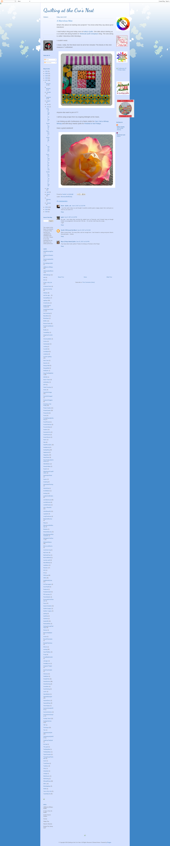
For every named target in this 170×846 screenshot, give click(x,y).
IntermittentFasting (48, 484)
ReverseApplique (47, 632)
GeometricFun (47, 432)
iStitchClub (46, 488)
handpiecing (46, 447)
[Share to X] (81, 194)
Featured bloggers (48, 400)
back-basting (46, 313)
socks (44, 691)
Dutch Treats (46, 379)
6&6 (44, 277)
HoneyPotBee (46, 466)
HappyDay (46, 455)
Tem (44, 730)
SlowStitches (46, 681)
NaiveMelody (46, 562)
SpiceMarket (46, 694)
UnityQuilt (45, 771)
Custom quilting (47, 356)
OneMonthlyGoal (47, 580)
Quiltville (45, 618)
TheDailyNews (47, 752)
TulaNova (45, 766)
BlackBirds (46, 316)
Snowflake (46, 686)
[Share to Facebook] (83, 194)
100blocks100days (48, 267)
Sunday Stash (47, 718)
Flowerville (46, 413)
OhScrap (45, 575)
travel (44, 761)
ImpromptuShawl (47, 475)
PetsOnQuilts (46, 597)
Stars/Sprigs (46, 705)
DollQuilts (45, 370)
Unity (44, 768)
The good (45, 747)
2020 (46, 73)
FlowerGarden (46, 410)
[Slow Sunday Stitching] (122, 46)
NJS (44, 570)
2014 (46, 211)
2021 (46, 71)
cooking (45, 346)
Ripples (119, 136)
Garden (45, 429)
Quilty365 (45, 621)
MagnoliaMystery (47, 519)
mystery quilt (46, 560)
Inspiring (45, 482)
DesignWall (46, 368)
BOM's (45, 321)
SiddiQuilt (45, 676)
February (48, 199)
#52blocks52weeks (48, 255)
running (45, 649)
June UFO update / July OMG (47, 115)
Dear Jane (46, 360)
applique (45, 300)
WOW (44, 788)
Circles (45, 341)
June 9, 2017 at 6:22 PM (70, 217)
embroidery (46, 382)
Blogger (109, 842)
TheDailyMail (46, 749)
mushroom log (47, 550)
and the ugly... (47, 295)
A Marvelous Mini (47, 149)
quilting (45, 613)
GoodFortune (46, 434)
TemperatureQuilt (47, 732)
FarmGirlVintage (47, 392)
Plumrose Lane (121, 135)
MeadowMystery (47, 531)
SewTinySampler (47, 670)
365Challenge (46, 275)
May (48, 188)
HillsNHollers (46, 464)
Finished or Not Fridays (92, 123)
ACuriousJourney (47, 289)
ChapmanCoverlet (48, 335)
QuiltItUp (45, 616)
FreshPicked (46, 422)
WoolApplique (46, 786)
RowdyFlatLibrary (47, 643)
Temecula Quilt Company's (89, 34)
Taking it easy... (47, 133)
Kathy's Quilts (88, 31)
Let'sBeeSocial (47, 499)
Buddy (45, 330)
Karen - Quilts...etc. (66, 205)
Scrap (44, 654)
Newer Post (61, 277)
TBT (44, 725)
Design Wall (46, 365)
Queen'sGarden (47, 606)
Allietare (45, 293)
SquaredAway (46, 703)
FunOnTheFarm (47, 424)
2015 (46, 209)
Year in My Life (47, 791)
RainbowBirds (46, 623)
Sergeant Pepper (47, 666)
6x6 (44, 280)
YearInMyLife (46, 793)
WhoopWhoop (46, 781)
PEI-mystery (46, 594)
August (48, 101)
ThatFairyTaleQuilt (48, 740)
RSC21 (45, 647)
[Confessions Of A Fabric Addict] (121, 70)
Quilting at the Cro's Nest (68, 10)
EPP (44, 384)
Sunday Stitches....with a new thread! (47, 178)
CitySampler (46, 344)
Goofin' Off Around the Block (69, 230)
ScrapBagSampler (48, 657)
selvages (45, 661)
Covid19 (45, 349)
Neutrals (45, 567)
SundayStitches (47, 721)
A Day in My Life (47, 282)
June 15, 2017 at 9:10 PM (82, 241)
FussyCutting (46, 427)
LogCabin (45, 513)
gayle (62, 217)
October (49, 92)
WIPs (44, 783)
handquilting (46, 450)
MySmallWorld (47, 557)
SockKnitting (46, 689)
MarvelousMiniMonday (66, 196)
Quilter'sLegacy (47, 608)
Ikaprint (45, 469)
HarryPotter (46, 457)
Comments (48, 62)
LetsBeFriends (47, 505)
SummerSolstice (47, 712)
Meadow (45, 529)
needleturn (46, 565)
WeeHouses (46, 776)
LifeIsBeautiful (47, 511)
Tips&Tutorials (47, 754)
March (48, 194)
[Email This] (78, 194)
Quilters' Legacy (47, 611)
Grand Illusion (46, 437)
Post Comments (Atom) (89, 282)
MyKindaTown (47, 555)
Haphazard (46, 452)
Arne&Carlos (46, 303)
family (44, 389)
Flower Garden (47, 408)
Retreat (45, 630)
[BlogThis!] (79, 194)
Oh (44, 572)
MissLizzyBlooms (48, 546)
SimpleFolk (46, 679)
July (48, 104)
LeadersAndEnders (48, 496)
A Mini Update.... (47, 140)
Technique (46, 727)
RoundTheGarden (47, 639)
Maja (44, 523)
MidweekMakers (47, 542)
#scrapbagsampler (48, 263)
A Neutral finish (47, 286)
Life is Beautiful (47, 507)
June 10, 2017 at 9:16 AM (83, 230)
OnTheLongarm (47, 584)
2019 (46, 75)
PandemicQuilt (47, 592)
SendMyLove (46, 663)
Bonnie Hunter (47, 323)
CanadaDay (46, 332)
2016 (46, 207)
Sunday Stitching (47, 126)
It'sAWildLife (46, 490)
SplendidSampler (47, 696)
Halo (44, 442)
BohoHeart (46, 318)
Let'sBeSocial (46, 502)
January (49, 203)
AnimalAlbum (46, 298)
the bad (45, 744)
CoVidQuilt (46, 351)
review (45, 636)
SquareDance (46, 700)
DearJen (45, 363)
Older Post (109, 277)
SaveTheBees (47, 652)
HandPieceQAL (47, 444)
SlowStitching (46, 684)
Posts (47, 59)
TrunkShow (46, 763)
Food (44, 415)
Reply (62, 212)
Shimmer (45, 674)
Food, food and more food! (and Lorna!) (47, 162)
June (48, 106)
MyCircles (46, 552)
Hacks (45, 439)
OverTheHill (46, 586)
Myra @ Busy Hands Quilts (68, 241)
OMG (44, 578)
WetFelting (46, 778)
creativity (45, 354)
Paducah (45, 589)
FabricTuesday (47, 387)
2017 (46, 80)
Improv (45, 479)
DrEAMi (45, 377)
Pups (44, 603)
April (48, 192)
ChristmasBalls (47, 339)
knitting (45, 493)
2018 (46, 78)
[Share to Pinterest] (84, 194)
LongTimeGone (47, 516)
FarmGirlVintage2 (47, 396)
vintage (45, 773)
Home (85, 277)
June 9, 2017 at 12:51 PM (78, 205)
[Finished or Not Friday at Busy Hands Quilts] (122, 62)
